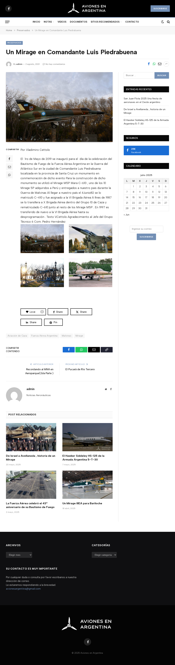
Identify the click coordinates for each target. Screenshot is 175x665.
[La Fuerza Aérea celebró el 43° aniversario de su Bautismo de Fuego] (31, 485)
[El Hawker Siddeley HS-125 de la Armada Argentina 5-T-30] (87, 437)
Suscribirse (160, 8)
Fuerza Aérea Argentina (44, 335)
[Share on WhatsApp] (154, 64)
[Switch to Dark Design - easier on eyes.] (162, 22)
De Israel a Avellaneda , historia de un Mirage (30, 457)
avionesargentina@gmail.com (23, 588)
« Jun (126, 214)
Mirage (79, 335)
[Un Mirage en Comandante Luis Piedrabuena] (59, 107)
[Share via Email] (159, 64)
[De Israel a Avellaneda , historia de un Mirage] (31, 437)
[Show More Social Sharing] (166, 64)
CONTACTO (132, 22)
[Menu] (7, 22)
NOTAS (48, 22)
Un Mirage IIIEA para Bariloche (82, 503)
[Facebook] (9, 158)
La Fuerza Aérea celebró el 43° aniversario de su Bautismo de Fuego (30, 505)
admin (19, 64)
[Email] (9, 166)
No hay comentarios (55, 64)
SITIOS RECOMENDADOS (105, 22)
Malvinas (66, 335)
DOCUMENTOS (78, 22)
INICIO (36, 22)
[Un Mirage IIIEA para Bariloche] (87, 485)
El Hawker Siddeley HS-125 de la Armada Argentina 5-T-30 (83, 457)
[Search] (168, 22)
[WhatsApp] (9, 174)
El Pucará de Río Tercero (80, 369)
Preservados (14, 43)
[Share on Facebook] (148, 64)
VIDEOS (62, 22)
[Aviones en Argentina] (88, 8)
